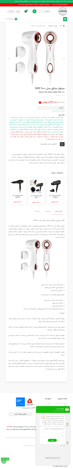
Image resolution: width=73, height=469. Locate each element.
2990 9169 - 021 (10, 19)
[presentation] (64, 58)
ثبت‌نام (11, 11)
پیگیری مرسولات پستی (20, 414)
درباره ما (49, 403)
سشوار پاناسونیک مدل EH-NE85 (55, 196)
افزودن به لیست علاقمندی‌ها (48, 144)
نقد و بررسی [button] (58, 211)
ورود (18, 11)
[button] (26, 11)
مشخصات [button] (47, 211)
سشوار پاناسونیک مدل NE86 (36, 197)
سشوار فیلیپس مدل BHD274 (18, 196)
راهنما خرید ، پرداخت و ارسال (60, 404)
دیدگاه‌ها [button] (37, 211)
